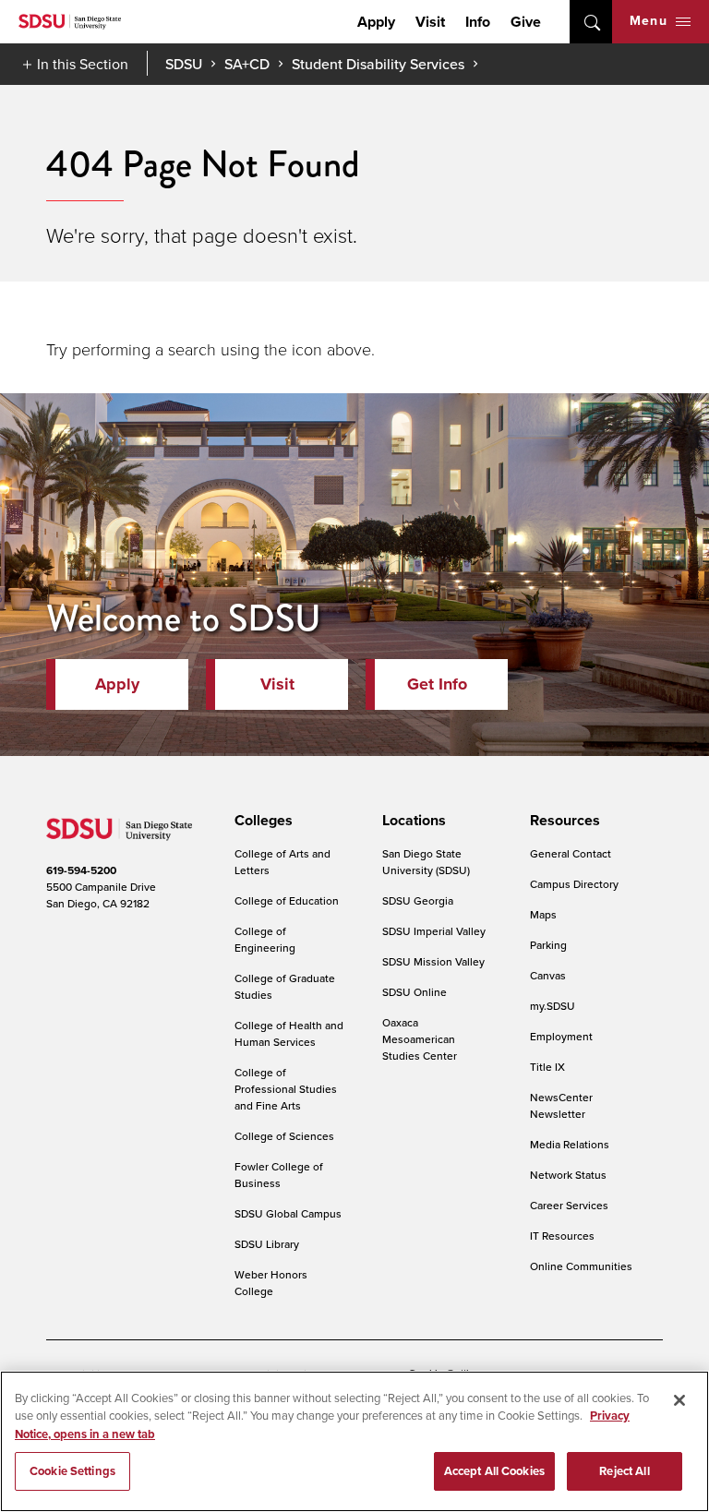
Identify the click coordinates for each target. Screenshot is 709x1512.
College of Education (286, 900)
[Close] (679, 1400)
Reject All (624, 1471)
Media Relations (569, 1144)
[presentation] (261, 820)
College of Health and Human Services (288, 1033)
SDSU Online (414, 992)
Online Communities (581, 1266)
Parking (548, 945)
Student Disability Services (378, 64)
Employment (561, 1036)
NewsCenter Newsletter (561, 1105)
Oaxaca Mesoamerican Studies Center (419, 1038)
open (591, 21)
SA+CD (247, 64)
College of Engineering (264, 939)
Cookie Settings (72, 1471)
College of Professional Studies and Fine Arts (285, 1088)
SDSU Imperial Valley (434, 931)
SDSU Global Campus (288, 1213)
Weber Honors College (270, 1282)
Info (477, 21)
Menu (648, 20)
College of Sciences (284, 1136)
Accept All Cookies (494, 1471)
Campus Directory (574, 884)
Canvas (548, 975)
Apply (376, 21)
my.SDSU (552, 1006)
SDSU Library (266, 1244)
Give (526, 21)
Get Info (437, 684)
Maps (543, 914)
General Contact (570, 853)
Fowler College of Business (278, 1174)
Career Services (569, 1205)
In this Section (82, 64)
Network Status (568, 1174)
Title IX (547, 1066)
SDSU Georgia (417, 900)
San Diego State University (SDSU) (426, 862)
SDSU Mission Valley (433, 961)
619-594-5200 (81, 870)
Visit (430, 21)
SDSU (183, 64)
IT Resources (562, 1235)
